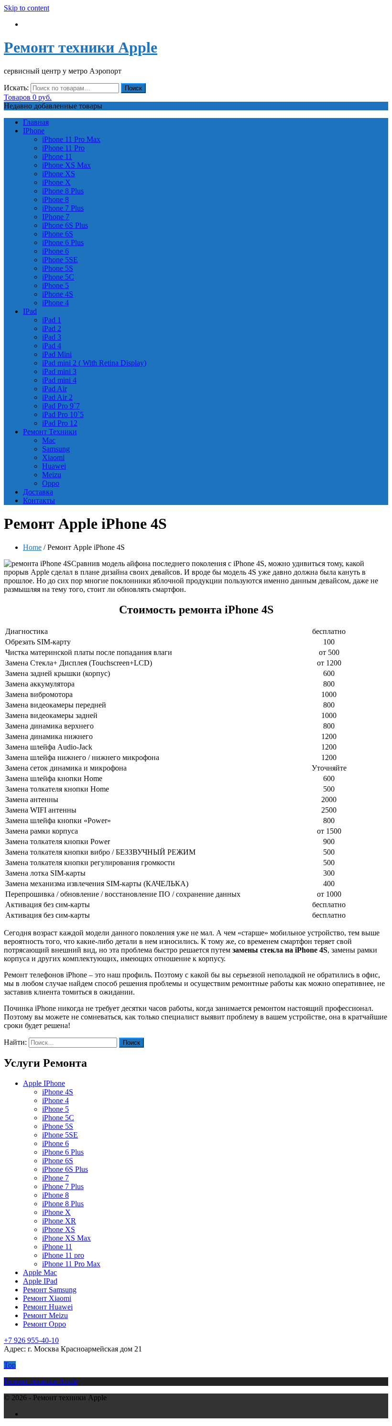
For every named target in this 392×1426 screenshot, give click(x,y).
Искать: (16, 88)
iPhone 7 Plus (63, 208)
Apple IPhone (44, 1083)
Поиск (133, 88)
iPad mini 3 (59, 371)
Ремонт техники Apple (80, 47)
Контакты (39, 500)
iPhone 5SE (60, 260)
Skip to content (26, 8)
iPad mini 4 (59, 380)
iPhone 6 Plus (63, 242)
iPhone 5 (55, 285)
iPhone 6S (57, 234)
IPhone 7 (55, 217)
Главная (36, 122)
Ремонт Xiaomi (47, 1298)
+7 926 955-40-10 (31, 1340)
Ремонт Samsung (49, 1290)
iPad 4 (51, 346)
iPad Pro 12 (59, 423)
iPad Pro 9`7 (61, 406)
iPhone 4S (57, 294)
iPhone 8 (55, 199)
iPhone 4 (55, 303)
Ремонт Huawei (48, 1307)
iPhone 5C (58, 277)
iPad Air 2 (57, 397)
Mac (48, 440)
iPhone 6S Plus (65, 225)
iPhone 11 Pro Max (71, 139)
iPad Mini (57, 354)
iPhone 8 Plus (63, 191)
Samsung (56, 449)
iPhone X (56, 182)
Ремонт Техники (50, 432)
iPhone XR (59, 1221)
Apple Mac (40, 1272)
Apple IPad (40, 1281)
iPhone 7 (55, 1178)
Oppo (50, 483)
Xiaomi (53, 457)
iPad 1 (51, 320)
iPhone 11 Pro (63, 148)
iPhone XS (58, 174)
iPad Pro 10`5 (63, 414)
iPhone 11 (57, 156)
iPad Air (54, 389)
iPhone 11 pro (63, 1255)
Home (32, 547)
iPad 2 (51, 328)
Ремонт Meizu (45, 1315)
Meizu (51, 475)
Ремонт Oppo (44, 1324)
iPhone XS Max (66, 165)
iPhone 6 (55, 251)
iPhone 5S (57, 268)
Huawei (54, 466)
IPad (30, 311)
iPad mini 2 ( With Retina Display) (94, 363)
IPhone (33, 131)
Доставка (38, 492)
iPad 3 (51, 337)
